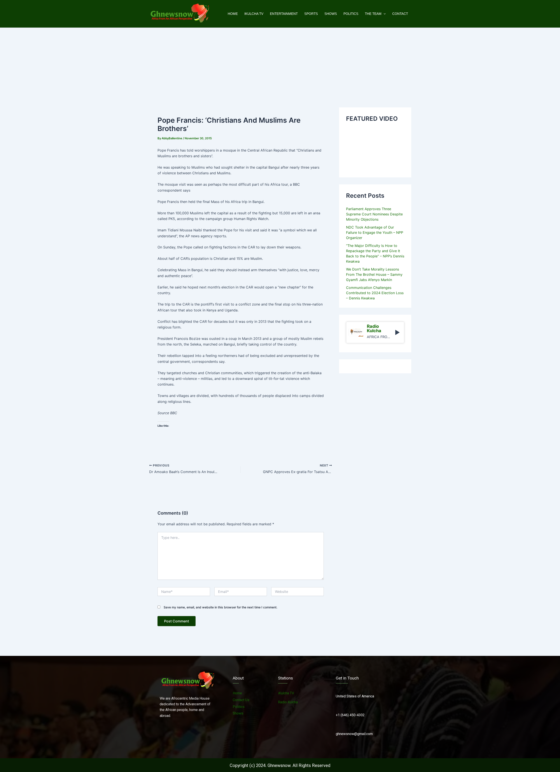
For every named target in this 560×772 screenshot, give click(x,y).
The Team (373, 14)
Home (233, 14)
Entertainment (284, 14)
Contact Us (241, 700)
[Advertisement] (280, 60)
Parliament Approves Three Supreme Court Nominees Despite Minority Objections (374, 214)
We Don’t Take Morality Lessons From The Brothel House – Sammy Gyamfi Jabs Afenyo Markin (374, 274)
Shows (330, 14)
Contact (400, 14)
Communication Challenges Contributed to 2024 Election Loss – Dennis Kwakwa (375, 292)
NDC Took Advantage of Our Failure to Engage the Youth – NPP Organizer (374, 232)
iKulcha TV (253, 14)
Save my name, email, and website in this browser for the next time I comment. (220, 607)
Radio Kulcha (288, 702)
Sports (311, 14)
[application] (384, 14)
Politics (350, 14)
